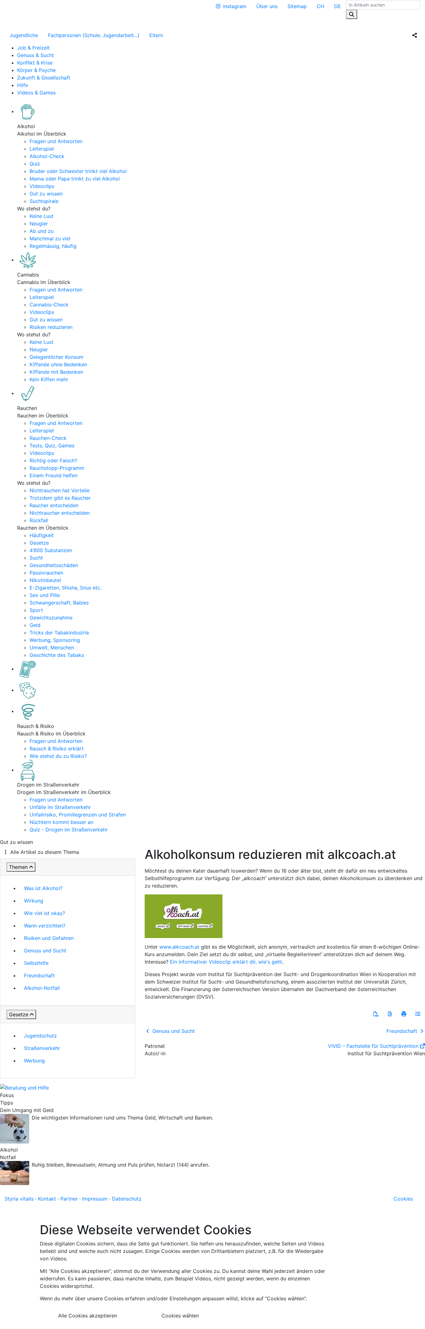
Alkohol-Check (47, 156)
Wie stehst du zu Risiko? (58, 756)
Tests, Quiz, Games (52, 445)
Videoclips (42, 186)
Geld (35, 625)
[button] (376, 1014)
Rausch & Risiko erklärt (57, 748)
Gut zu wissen (46, 193)
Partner (69, 1199)
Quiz (35, 164)
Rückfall (39, 520)
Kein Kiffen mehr (49, 379)
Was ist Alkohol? (43, 888)
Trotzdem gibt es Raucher (60, 498)
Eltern (156, 35)
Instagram (234, 6)
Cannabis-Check (49, 304)
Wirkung (33, 901)
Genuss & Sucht (35, 55)
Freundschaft (39, 975)
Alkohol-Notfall (42, 988)
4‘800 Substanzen (51, 550)
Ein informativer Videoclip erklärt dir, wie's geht (226, 962)
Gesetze (39, 543)
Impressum (95, 1199)
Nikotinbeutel (45, 580)
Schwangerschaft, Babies (59, 602)
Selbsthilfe (36, 963)
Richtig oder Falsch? (53, 460)
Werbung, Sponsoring (55, 640)
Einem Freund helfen (53, 475)
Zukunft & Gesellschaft (43, 78)
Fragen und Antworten (56, 141)
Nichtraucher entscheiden (60, 513)
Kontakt (47, 1199)
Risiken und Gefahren (49, 938)
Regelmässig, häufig (53, 246)
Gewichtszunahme (51, 617)
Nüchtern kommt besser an (61, 822)
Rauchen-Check (48, 438)
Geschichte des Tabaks (57, 655)
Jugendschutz (40, 1036)
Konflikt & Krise (35, 63)
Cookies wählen (180, 1315)
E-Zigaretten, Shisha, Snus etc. (65, 588)
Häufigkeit (42, 535)
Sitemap (297, 6)
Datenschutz (127, 1199)
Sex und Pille (45, 595)
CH (320, 6)
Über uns (267, 6)
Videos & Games (36, 92)
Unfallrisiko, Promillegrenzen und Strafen (78, 814)
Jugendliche (24, 35)
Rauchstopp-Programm (57, 468)
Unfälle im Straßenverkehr (60, 807)
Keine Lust (42, 216)
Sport (36, 610)
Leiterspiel (42, 149)
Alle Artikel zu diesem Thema (44, 852)
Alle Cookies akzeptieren (87, 1315)
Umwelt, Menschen (52, 647)
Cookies (403, 1199)
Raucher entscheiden (54, 505)
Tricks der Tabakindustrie (59, 632)
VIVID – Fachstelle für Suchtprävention (373, 1046)
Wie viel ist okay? (44, 913)
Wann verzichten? (44, 925)
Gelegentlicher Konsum (56, 357)
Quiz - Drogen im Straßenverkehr (69, 829)
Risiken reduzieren (51, 327)
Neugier (39, 223)
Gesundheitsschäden (54, 565)
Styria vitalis (19, 1199)
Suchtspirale (44, 201)
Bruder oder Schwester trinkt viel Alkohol (78, 171)
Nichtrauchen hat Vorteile (60, 490)
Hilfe (22, 85)
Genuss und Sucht (45, 950)
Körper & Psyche (36, 70)
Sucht (36, 558)
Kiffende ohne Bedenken (58, 364)
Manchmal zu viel (50, 238)
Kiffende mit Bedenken (56, 372)
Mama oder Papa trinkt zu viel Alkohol (75, 179)
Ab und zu (42, 231)
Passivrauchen (46, 573)
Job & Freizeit (33, 48)
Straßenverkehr (42, 1048)
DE (337, 6)
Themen (18, 867)
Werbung (34, 1060)
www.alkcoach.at (179, 947)
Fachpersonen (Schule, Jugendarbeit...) (93, 35)
